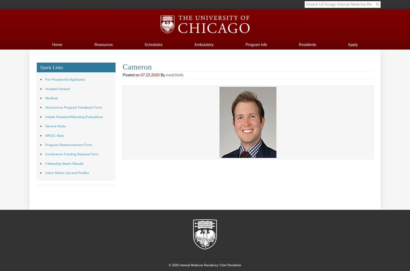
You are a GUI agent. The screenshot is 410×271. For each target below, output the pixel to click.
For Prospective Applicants (65, 79)
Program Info (256, 45)
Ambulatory (204, 45)
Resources (103, 45)
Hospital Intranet (57, 89)
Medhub (51, 98)
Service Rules (55, 126)
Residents (307, 45)
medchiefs (174, 75)
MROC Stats (54, 136)
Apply (353, 45)
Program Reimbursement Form (68, 145)
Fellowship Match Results (64, 163)
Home (57, 45)
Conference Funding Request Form (72, 154)
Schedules (153, 45)
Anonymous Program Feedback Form (73, 107)
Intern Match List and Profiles (67, 173)
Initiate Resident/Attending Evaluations (74, 117)
